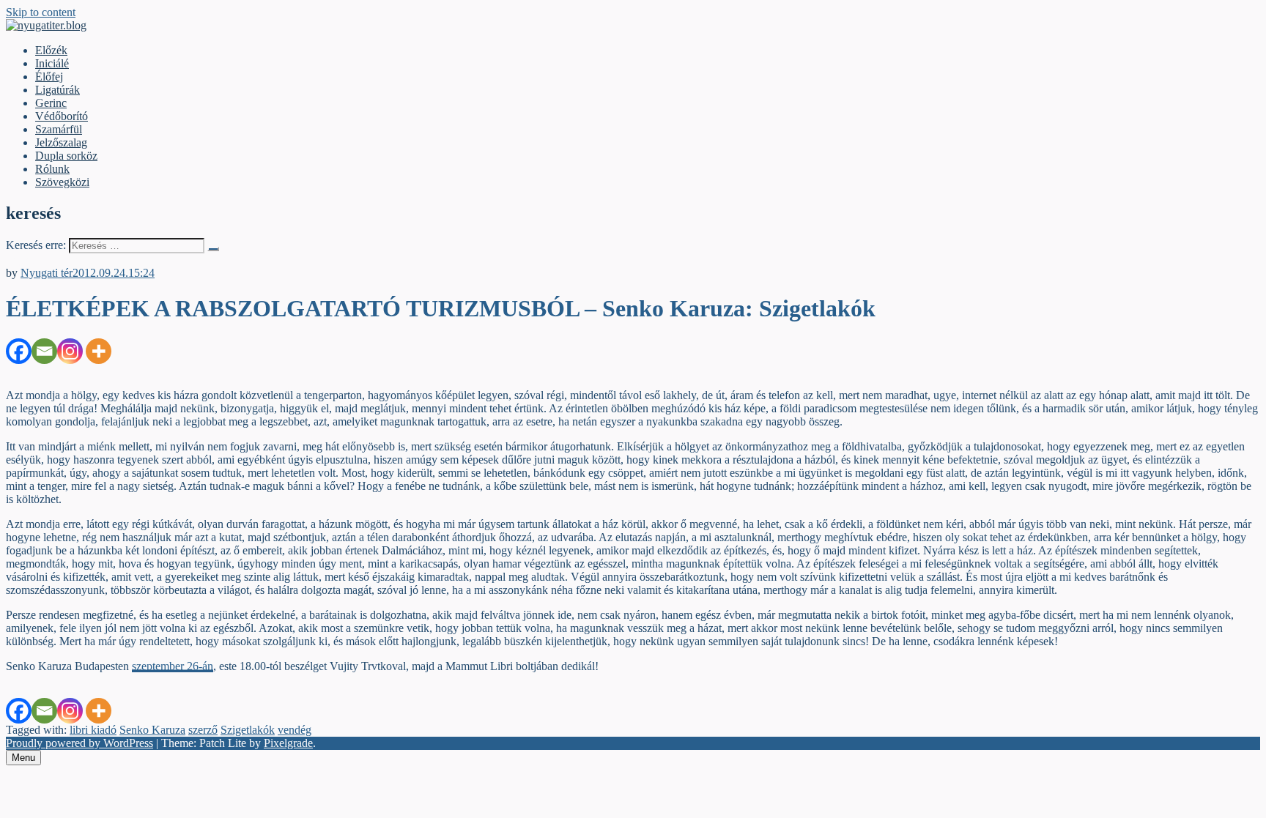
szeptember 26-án (172, 666)
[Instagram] (70, 351)
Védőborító (61, 116)
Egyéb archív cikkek (53, 259)
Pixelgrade (288, 743)
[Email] (44, 351)
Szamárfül (58, 129)
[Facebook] (19, 351)
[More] (98, 351)
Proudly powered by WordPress (79, 743)
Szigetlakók (248, 730)
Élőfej (49, 76)
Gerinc (51, 103)
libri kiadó (93, 730)
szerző (203, 730)
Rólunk (52, 169)
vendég (294, 730)
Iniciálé (52, 63)
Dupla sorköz (66, 155)
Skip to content (40, 12)
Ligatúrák (57, 89)
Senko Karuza (152, 730)
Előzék (51, 50)
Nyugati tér (47, 273)
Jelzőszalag (61, 142)
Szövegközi (62, 182)
